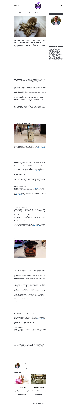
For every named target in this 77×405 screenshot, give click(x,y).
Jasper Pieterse (25, 363)
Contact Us (52, 401)
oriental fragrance (32, 145)
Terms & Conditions (31, 401)
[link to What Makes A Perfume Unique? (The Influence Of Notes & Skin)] (38, 379)
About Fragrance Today (38, 401)
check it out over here (39, 170)
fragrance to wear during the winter (34, 188)
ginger (21, 271)
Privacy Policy (25, 401)
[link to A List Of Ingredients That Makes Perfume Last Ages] (21, 379)
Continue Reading (22, 394)
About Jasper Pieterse (46, 401)
